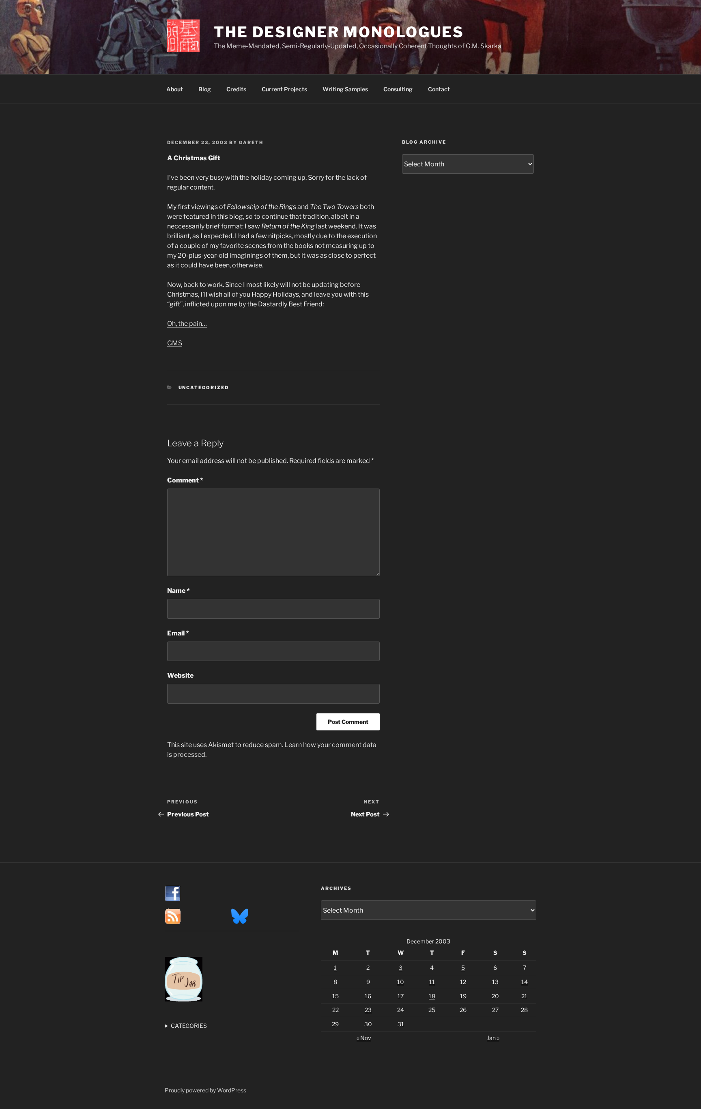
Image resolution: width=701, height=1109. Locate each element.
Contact (439, 89)
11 (432, 981)
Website (180, 675)
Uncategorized (203, 387)
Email (178, 633)
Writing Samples (345, 89)
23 (368, 1009)
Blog (204, 89)
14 (524, 981)
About (174, 89)
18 (432, 996)
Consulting (398, 89)
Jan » (493, 1037)
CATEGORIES (189, 1025)
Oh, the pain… (187, 323)
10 (400, 981)
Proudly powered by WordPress (205, 1090)
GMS (174, 343)
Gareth (251, 142)
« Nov (364, 1037)
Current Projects (284, 89)
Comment (185, 480)
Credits (236, 89)
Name (178, 590)
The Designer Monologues (339, 32)
